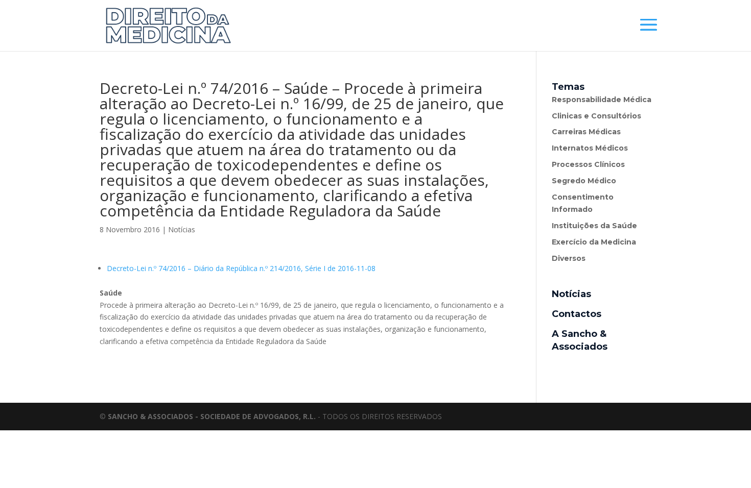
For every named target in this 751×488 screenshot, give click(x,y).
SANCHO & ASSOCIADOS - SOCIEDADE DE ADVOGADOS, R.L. (212, 416)
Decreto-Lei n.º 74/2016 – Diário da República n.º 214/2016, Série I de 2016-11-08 (241, 268)
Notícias (181, 229)
